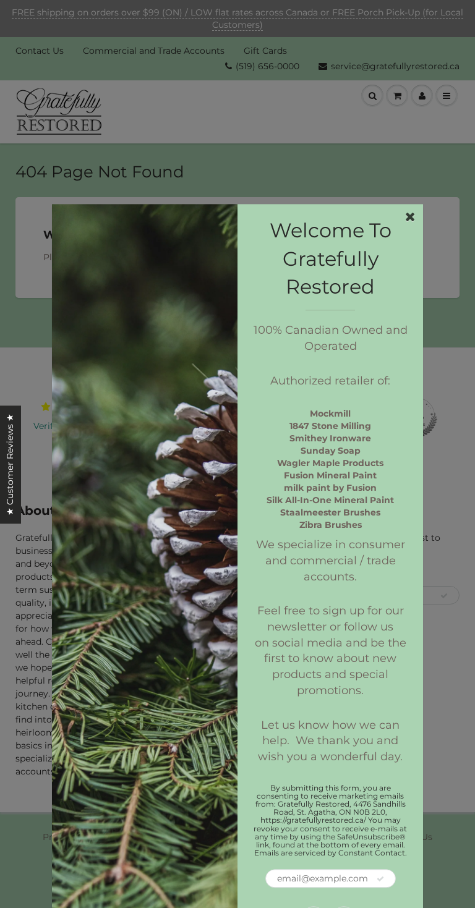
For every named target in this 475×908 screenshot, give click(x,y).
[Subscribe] (380, 879)
